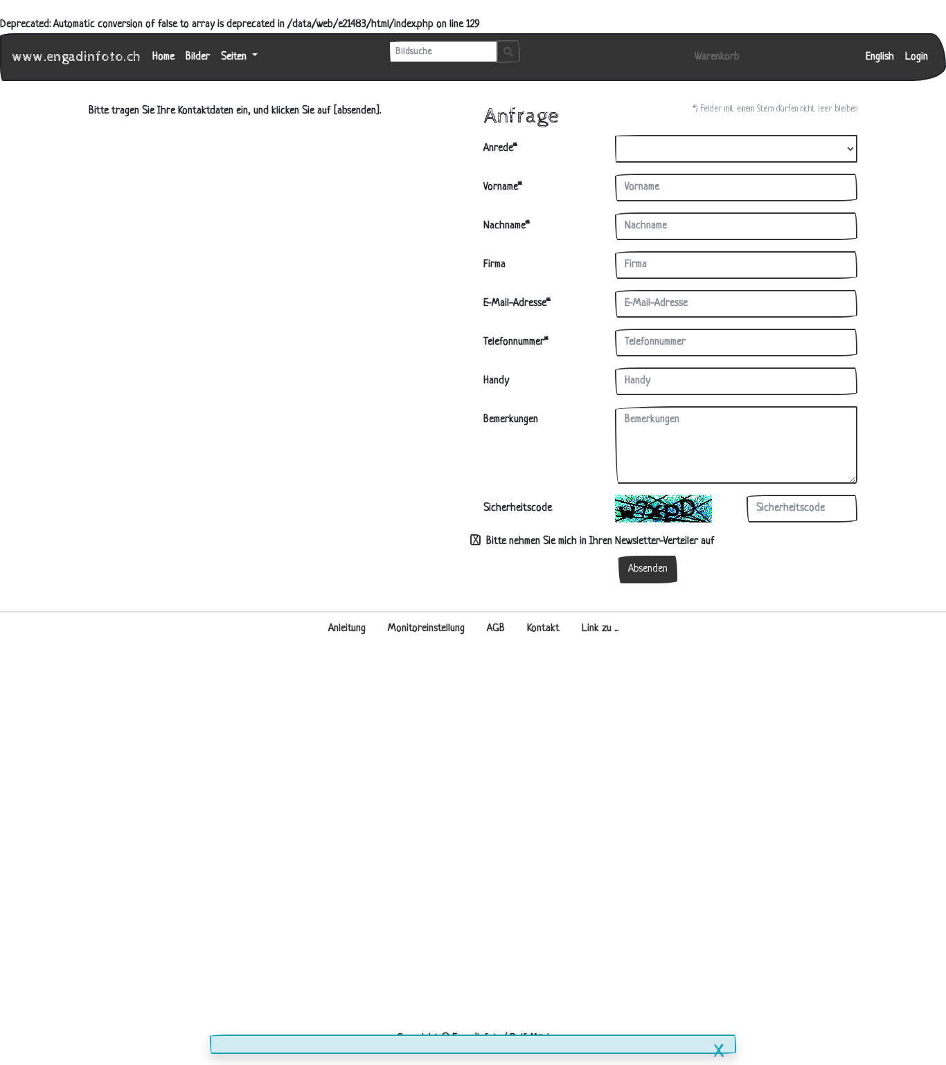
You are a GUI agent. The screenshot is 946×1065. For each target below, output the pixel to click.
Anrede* (500, 148)
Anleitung (347, 629)
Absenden (648, 569)
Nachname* (506, 226)
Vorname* (502, 187)
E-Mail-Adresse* (517, 303)
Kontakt (543, 629)
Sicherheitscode (517, 508)
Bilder (198, 57)
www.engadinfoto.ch (76, 57)
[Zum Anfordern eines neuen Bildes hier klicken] (663, 508)
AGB (496, 629)
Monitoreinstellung (426, 629)
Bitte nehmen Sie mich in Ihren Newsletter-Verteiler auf (599, 541)
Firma (494, 265)
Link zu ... (600, 629)
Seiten (235, 57)
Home (163, 57)
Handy (496, 381)
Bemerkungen (510, 420)
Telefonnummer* (515, 342)
